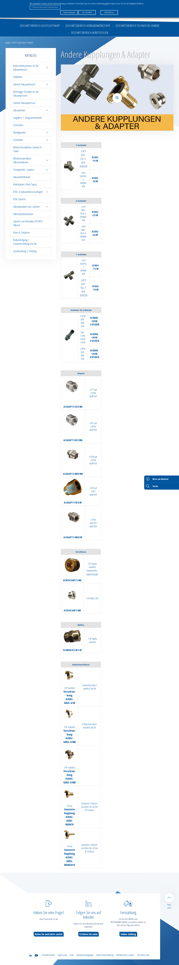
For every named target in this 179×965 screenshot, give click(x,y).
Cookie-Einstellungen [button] (69, 12)
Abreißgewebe (19, 132)
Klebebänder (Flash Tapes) (25, 184)
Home (8, 42)
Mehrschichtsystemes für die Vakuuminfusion (25, 67)
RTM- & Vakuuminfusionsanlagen (28, 192)
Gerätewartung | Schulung (24, 251)
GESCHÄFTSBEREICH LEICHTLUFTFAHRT (40, 25)
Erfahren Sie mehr (88, 934)
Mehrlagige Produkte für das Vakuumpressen (26, 93)
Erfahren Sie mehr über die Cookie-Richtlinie (45, 7)
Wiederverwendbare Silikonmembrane (22, 160)
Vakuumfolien (19, 110)
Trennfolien (18, 125)
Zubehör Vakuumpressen (24, 103)
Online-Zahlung (128, 934)
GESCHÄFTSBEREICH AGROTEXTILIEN (89, 32)
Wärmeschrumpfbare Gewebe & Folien (27, 149)
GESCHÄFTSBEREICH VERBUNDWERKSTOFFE (87, 25)
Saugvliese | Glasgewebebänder (27, 118)
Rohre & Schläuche (21, 232)
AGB (71, 955)
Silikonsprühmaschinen (23, 214)
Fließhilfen (17, 77)
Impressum (62, 955)
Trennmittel (18, 140)
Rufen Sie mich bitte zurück (49, 934)
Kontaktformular (48, 955)
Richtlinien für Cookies (125, 955)
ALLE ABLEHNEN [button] (87, 12)
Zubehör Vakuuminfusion (24, 84)
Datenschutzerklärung (105, 955)
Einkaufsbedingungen (84, 955)
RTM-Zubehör (19, 199)
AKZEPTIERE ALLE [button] (109, 12)
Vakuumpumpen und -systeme (26, 206)
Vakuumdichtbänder (21, 177)
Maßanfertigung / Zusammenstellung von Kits (25, 242)
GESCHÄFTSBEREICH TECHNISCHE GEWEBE (137, 25)
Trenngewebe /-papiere (23, 170)
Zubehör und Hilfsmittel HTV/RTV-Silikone (28, 223)
